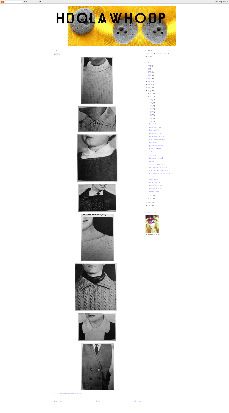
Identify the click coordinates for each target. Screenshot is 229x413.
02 (151, 195)
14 (149, 81)
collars (151, 152)
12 (149, 87)
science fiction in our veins (158, 170)
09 (151, 103)
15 (149, 78)
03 (151, 121)
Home (98, 401)
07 (151, 109)
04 (151, 118)
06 (151, 112)
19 (149, 66)
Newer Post (58, 401)
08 (151, 106)
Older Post (137, 401)
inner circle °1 (154, 130)
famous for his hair (155, 185)
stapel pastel (153, 179)
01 (151, 198)
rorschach (152, 142)
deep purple (153, 155)
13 (149, 84)
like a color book (155, 149)
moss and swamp (155, 127)
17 (149, 72)
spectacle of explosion (157, 164)
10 (151, 100)
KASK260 (152, 124)
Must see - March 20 (156, 136)
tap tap (151, 161)
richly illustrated (154, 182)
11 (149, 91)
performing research (156, 146)
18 (149, 69)
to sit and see (154, 191)
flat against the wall (156, 158)
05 (151, 115)
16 (149, 75)
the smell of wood (155, 133)
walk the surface (155, 188)
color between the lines (157, 139)
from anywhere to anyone (158, 167)
